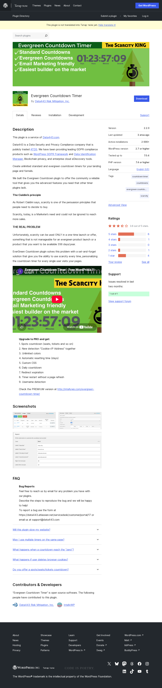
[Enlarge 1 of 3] (51, 416)
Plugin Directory (21, 16)
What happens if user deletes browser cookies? (40, 559)
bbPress (130, 645)
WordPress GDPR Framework (50, 154)
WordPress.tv (77, 650)
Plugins (44, 645)
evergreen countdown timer (138, 189)
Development (76, 115)
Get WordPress (147, 5)
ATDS (34, 149)
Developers (75, 645)
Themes (45, 640)
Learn (72, 635)
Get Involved (103, 635)
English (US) (143, 169)
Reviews (36, 115)
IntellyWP (69, 604)
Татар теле (48, 668)
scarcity (144, 196)
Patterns (45, 650)
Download (141, 98)
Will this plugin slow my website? (31, 529)
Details (20, 115)
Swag (101, 650)
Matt (128, 640)
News (16, 640)
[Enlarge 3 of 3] (97, 436)
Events (100, 640)
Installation (55, 115)
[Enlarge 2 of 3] (97, 416)
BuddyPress (132, 650)
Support (144, 115)
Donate (102, 645)
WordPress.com (134, 635)
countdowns (142, 183)
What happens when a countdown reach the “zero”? (43, 549)
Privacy (16, 650)
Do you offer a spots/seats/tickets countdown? (41, 569)
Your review (115, 262)
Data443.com (51, 137)
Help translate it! (107, 25)
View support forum (119, 301)
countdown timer (140, 176)
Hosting (17, 645)
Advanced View (117, 205)
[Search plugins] (46, 35)
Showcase (46, 635)
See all (145, 262)
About (16, 635)
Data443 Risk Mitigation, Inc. (52, 101)
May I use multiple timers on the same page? (38, 539)
